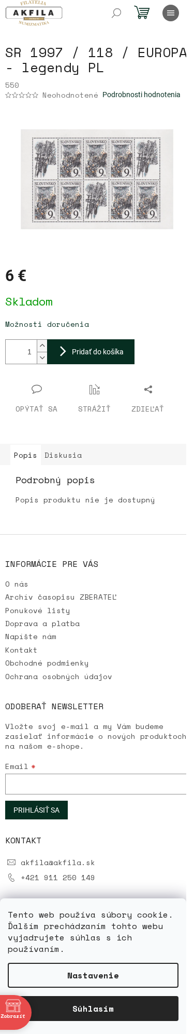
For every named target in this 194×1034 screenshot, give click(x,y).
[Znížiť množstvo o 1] (42, 358)
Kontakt (21, 649)
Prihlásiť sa (36, 810)
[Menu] (170, 13)
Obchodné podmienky (47, 662)
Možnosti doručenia (47, 324)
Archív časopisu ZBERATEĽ (61, 596)
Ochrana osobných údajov (58, 676)
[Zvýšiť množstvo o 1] (42, 346)
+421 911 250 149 (58, 877)
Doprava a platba (42, 623)
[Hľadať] (116, 13)
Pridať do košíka (98, 352)
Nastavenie (93, 975)
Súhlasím (93, 1008)
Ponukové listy (37, 610)
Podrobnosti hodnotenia (141, 94)
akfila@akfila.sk (58, 862)
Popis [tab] (25, 454)
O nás (16, 583)
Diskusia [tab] (63, 454)
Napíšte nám (30, 636)
